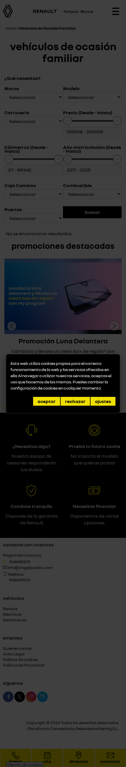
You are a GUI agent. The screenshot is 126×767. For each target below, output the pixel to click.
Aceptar (47, 401)
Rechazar (75, 401)
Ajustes (103, 401)
